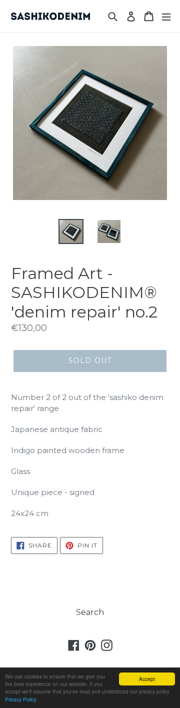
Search (90, 612)
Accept (147, 678)
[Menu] (166, 16)
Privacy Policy (20, 699)
